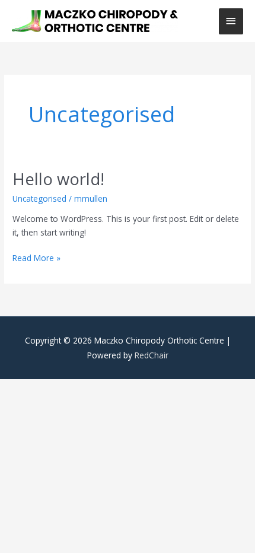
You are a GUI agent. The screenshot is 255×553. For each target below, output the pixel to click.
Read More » (36, 257)
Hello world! (58, 179)
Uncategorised (39, 198)
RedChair (151, 355)
